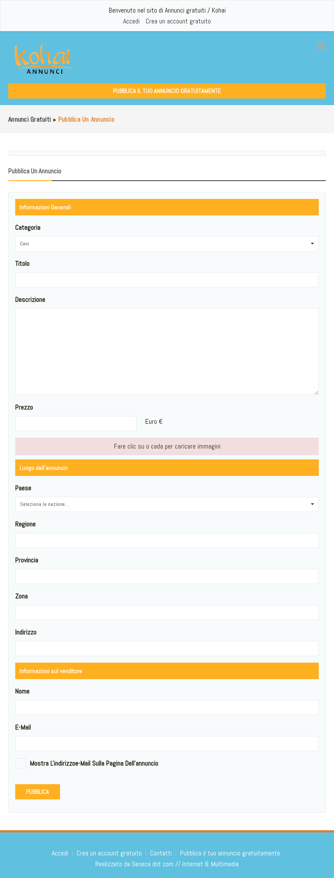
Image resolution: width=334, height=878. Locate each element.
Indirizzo (26, 632)
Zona (21, 596)
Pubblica (37, 791)
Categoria (27, 227)
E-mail (23, 727)
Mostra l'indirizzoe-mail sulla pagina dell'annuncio (94, 763)
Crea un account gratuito (178, 21)
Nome (22, 691)
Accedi (131, 21)
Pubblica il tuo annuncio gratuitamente (167, 91)
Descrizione (30, 299)
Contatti (162, 853)
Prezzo (24, 407)
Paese (23, 487)
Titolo (22, 263)
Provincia (26, 559)
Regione (25, 523)
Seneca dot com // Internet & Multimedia (185, 863)
